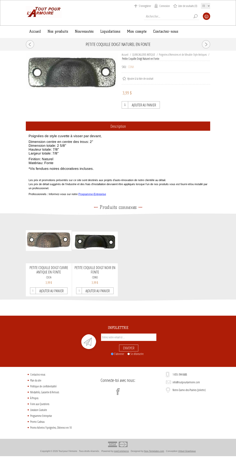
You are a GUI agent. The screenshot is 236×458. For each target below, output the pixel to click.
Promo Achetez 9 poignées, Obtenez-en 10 (51, 428)
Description (118, 126)
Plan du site (35, 380)
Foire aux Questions (39, 404)
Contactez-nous (37, 374)
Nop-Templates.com (154, 451)
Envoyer (128, 348)
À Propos (34, 398)
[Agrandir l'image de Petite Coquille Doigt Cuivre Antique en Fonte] (49, 240)
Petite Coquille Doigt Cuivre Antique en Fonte (49, 270)
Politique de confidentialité (43, 386)
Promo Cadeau (37, 422)
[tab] (118, 126)
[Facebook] (118, 391)
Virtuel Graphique (187, 451)
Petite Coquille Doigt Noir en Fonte (94, 270)
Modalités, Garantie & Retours (44, 392)
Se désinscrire (137, 354)
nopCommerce (121, 451)
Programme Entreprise (41, 416)
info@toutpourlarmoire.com (186, 382)
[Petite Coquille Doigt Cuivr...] (206, 44)
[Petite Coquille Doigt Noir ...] (30, 44)
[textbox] (171, 16)
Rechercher (195, 16)
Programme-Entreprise (92, 194)
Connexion (164, 6)
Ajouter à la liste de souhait (140, 79)
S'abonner (119, 354)
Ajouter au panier (144, 105)
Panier (206, 16)
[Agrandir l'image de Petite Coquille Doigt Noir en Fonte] (95, 240)
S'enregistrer (145, 6)
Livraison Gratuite (38, 410)
